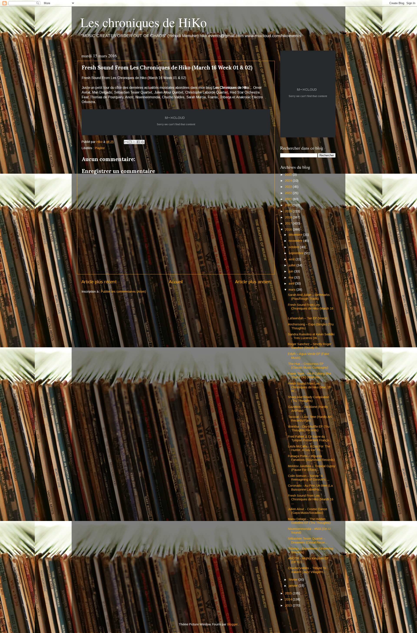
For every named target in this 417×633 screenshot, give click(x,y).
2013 (289, 605)
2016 (289, 229)
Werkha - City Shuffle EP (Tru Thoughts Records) (308, 428)
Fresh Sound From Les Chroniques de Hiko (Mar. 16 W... (309, 387)
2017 (289, 223)
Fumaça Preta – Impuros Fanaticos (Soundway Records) (311, 458)
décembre (296, 234)
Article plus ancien (252, 281)
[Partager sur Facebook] (138, 142)
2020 (289, 205)
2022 (289, 193)
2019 (289, 211)
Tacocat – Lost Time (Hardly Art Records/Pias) (310, 418)
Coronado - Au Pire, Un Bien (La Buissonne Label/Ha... (310, 487)
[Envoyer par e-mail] (126, 142)
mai (291, 277)
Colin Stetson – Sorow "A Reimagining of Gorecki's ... (308, 477)
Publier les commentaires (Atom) (123, 291)
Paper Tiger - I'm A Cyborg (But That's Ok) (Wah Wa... (309, 375)
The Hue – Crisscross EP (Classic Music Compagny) (308, 365)
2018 (289, 217)
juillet (292, 265)
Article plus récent (99, 281)
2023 (289, 186)
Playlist (100, 148)
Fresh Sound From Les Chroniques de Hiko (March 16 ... (310, 308)
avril (292, 283)
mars (292, 289)
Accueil (176, 281)
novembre (296, 240)
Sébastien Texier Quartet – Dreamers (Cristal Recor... (307, 540)
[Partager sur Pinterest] (142, 142)
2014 (289, 599)
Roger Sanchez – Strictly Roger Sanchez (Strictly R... (309, 345)
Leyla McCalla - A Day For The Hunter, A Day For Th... (309, 448)
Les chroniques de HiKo (143, 22)
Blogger (232, 624)
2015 (289, 593)
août (292, 259)
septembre (296, 253)
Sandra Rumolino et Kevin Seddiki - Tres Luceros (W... (311, 336)
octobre (294, 247)
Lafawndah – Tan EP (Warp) (307, 318)
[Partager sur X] (134, 142)
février (293, 579)
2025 (289, 174)
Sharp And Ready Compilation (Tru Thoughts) (308, 398)
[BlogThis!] (130, 142)
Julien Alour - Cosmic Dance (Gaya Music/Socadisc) (307, 510)
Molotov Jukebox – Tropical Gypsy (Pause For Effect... (311, 467)
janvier (294, 585)
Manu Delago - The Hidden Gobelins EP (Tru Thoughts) (309, 520)
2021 (289, 199)
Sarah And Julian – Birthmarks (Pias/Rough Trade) (309, 296)
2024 (289, 180)
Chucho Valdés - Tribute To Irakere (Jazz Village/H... (307, 570)
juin (291, 271)
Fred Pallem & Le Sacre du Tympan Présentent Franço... (310, 438)
